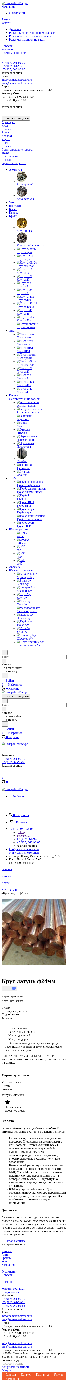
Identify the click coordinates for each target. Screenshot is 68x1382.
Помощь (7, 1281)
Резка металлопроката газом (27, 39)
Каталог (7, 1251)
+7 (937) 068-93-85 (13, 69)
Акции (6, 1254)
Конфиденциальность (15, 1367)
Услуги (6, 1261)
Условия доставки (13, 1288)
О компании (17, 13)
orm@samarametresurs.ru (17, 83)
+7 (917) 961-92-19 (13, 62)
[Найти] (5, 675)
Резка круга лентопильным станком (32, 32)
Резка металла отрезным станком (30, 36)
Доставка (15, 29)
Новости (7, 1275)
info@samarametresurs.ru (17, 79)
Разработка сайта (12, 1363)
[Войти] (3, 773)
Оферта (6, 1370)
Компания (8, 1264)
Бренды (6, 1258)
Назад (22, 832)
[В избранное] (9, 988)
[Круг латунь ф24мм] (34, 963)
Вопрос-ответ (10, 1292)
